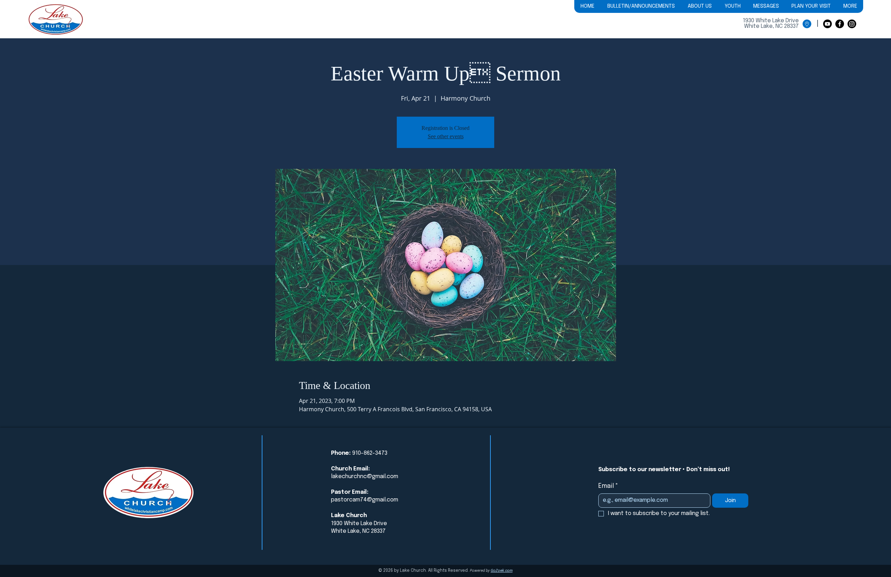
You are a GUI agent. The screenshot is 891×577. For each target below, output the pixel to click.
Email (608, 486)
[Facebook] (839, 24)
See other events (446, 136)
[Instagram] (851, 24)
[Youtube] (827, 24)
